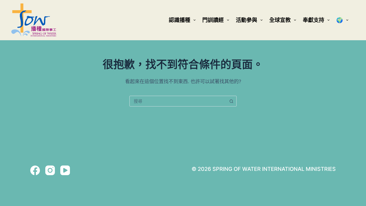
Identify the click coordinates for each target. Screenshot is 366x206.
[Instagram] (50, 170)
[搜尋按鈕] (231, 101)
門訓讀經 (213, 20)
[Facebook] (35, 170)
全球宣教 (280, 20)
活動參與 (246, 20)
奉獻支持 (313, 20)
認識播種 (179, 20)
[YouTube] (65, 170)
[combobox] (178, 101)
